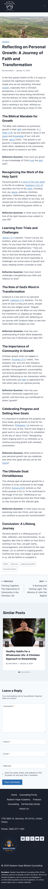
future (5, 463)
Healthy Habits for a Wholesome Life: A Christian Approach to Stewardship (23, 655)
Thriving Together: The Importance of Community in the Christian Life (10, 588)
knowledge (18, 136)
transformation (9, 569)
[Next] (41, 644)
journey (14, 564)
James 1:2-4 (8, 238)
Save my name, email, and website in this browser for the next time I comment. (23, 774)
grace (5, 136)
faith (19, 129)
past (41, 160)
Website (7, 766)
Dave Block (9, 71)
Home (14, 795)
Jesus (12, 139)
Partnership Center (30, 804)
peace (14, 192)
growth (5, 42)
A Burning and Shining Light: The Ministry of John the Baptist (37, 588)
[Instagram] (32, 839)
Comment (9, 706)
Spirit (29, 188)
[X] (27, 839)
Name (7, 741)
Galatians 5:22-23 (34, 185)
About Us (24, 808)
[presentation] (24, 632)
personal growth (28, 564)
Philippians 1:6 (22, 425)
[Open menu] (44, 6)
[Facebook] (23, 839)
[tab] (19, 672)
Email (6, 753)
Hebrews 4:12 (17, 300)
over (32, 160)
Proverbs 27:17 (19, 359)
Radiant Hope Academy (18, 799)
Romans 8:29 (18, 488)
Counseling (13, 804)
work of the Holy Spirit (34, 182)
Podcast (37, 799)
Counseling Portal (28, 795)
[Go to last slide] (7, 644)
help (24, 379)
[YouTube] (37, 839)
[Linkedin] (42, 839)
